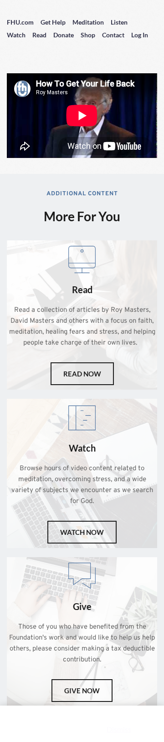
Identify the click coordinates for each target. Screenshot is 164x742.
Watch (16, 35)
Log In (139, 35)
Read (39, 35)
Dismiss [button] (119, 729)
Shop (88, 35)
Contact (113, 35)
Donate (63, 35)
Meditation (88, 22)
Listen (119, 22)
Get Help (53, 22)
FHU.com (20, 22)
